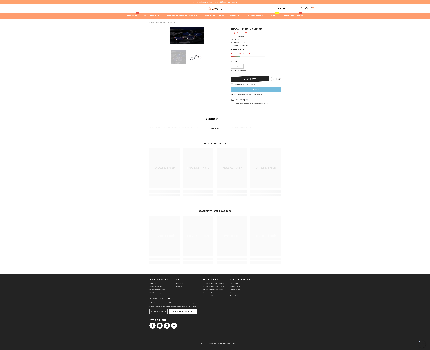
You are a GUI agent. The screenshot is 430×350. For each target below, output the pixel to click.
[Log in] (306, 8)
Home (151, 22)
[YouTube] (174, 326)
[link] (164, 191)
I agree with (238, 84)
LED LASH (241, 37)
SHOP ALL (282, 9)
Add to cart (250, 79)
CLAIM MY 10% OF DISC (182, 311)
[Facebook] (152, 326)
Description (212, 118)
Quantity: (234, 62)
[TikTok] (167, 326)
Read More (215, 129)
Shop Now (232, 2)
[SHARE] (279, 79)
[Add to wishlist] (274, 79)
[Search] (296, 8)
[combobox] (295, 8)
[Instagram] (160, 326)
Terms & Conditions (249, 84)
